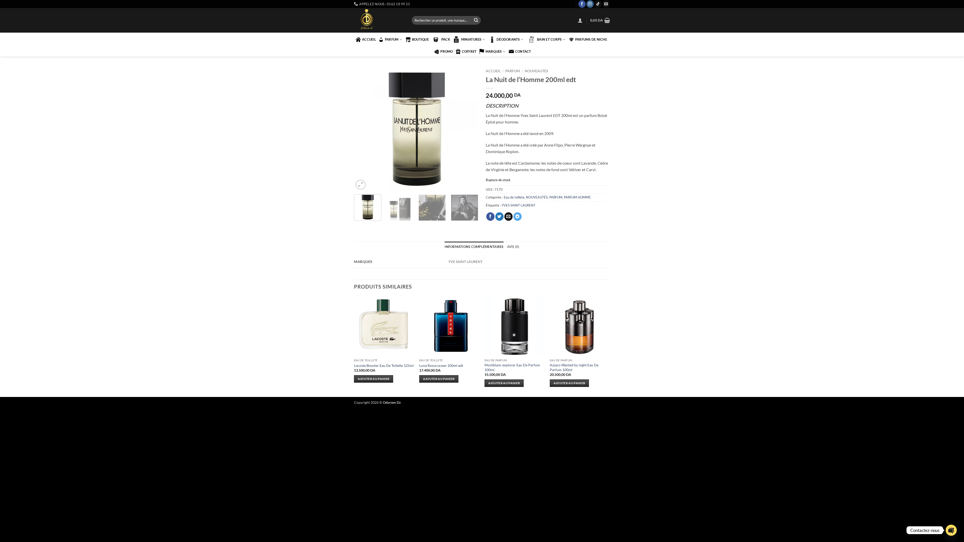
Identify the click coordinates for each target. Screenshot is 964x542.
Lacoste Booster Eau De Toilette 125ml (384, 365)
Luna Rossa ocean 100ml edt (441, 365)
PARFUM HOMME (577, 197)
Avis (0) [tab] (513, 247)
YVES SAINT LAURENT (518, 205)
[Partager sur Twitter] (499, 216)
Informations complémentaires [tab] (474, 247)
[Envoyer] (476, 20)
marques (494, 51)
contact (523, 51)
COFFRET (469, 51)
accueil (369, 39)
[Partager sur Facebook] (490, 216)
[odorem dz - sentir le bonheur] (379, 20)
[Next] (469, 128)
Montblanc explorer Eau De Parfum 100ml (512, 367)
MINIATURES (471, 39)
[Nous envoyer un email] (606, 4)
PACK (445, 39)
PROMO (446, 51)
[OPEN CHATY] (951, 530)
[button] (580, 20)
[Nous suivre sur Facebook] (582, 4)
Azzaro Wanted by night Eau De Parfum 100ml (574, 367)
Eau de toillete (514, 197)
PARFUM (392, 39)
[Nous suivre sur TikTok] (598, 4)
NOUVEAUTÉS (536, 71)
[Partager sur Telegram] (517, 216)
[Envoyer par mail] (508, 216)
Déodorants (508, 39)
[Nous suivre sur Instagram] (590, 4)
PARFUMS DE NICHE (591, 39)
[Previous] (362, 128)
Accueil (493, 71)
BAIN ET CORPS (549, 39)
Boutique (420, 39)
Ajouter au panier (374, 378)
